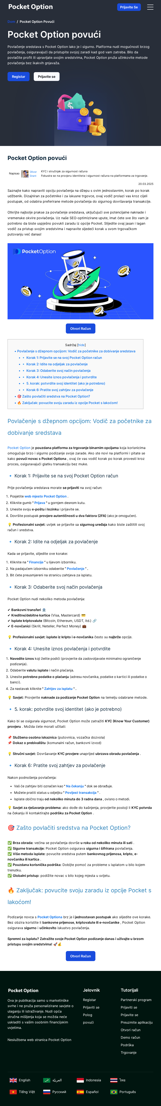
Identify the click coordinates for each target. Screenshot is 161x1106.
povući (88, 1022)
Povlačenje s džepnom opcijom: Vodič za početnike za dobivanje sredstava (76, 351)
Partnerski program (136, 1000)
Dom (11, 21)
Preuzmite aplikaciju (137, 1022)
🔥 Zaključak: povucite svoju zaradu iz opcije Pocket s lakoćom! (67, 403)
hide (81, 345)
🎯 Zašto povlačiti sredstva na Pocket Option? (53, 396)
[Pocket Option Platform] (31, 7)
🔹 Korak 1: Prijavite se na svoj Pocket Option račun (61, 358)
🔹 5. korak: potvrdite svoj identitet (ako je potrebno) (63, 383)
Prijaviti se (91, 1007)
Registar (18, 76)
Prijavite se (129, 7)
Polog (87, 1015)
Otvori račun (80, 328)
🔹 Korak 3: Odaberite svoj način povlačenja (56, 371)
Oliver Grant (33, 174)
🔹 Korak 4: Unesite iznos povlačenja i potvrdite (59, 377)
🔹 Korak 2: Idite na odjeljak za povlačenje (54, 364)
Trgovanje (128, 1052)
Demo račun (130, 1037)
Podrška (127, 1045)
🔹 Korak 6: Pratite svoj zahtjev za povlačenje (57, 390)
